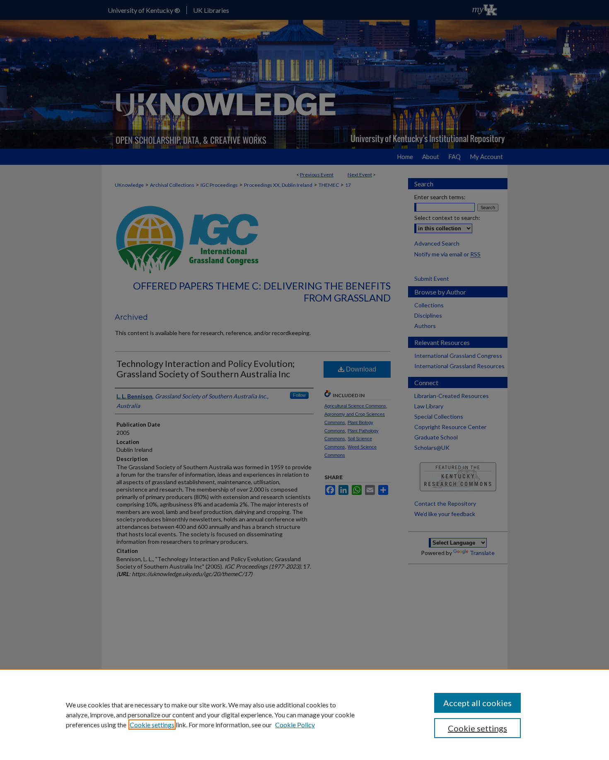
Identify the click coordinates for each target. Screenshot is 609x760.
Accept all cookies (477, 703)
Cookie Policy (295, 725)
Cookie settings (152, 725)
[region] (304, 714)
